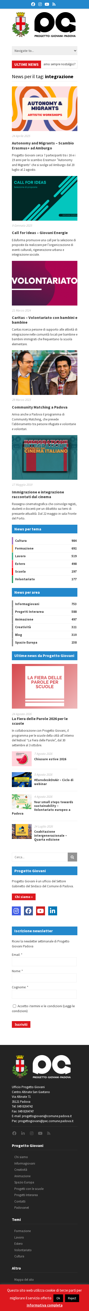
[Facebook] (28, 910)
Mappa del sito (24, 1279)
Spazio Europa (26, 642)
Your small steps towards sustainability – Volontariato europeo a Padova (42, 808)
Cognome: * (20, 987)
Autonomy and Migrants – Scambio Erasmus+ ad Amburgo (43, 145)
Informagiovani (27, 604)
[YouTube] (40, 910)
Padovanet (21, 1208)
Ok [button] (58, 1298)
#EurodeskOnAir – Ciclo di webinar (53, 782)
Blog (18, 635)
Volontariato (25, 579)
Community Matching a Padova (39, 407)
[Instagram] (16, 910)
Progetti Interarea (29, 612)
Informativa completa (45, 1305)
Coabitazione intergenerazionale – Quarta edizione (50, 835)
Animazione (24, 619)
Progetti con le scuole (29, 1189)
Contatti (19, 1201)
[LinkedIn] (52, 910)
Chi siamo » (24, 897)
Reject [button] (72, 1298)
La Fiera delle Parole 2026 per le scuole (40, 721)
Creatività (23, 627)
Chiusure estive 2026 (50, 759)
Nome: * (17, 971)
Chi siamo (21, 1157)
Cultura (21, 541)
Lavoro (20, 556)
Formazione (24, 548)
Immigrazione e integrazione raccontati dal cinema (38, 494)
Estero (20, 564)
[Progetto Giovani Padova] (44, 34)
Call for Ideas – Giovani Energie (40, 232)
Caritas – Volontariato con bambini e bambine (44, 320)
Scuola (20, 571)
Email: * (17, 955)
